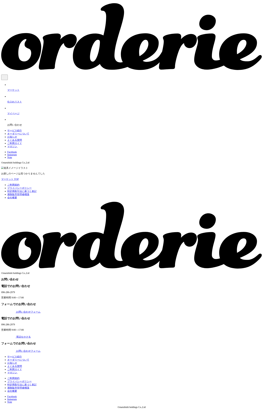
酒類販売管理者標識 (18, 194)
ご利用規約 (13, 185)
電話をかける (23, 337)
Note (9, 157)
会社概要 (12, 197)
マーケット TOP (10, 179)
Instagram (12, 154)
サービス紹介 (14, 130)
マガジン (12, 146)
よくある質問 (14, 140)
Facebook (12, 152)
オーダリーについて (18, 133)
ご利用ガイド (14, 143)
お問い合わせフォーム (28, 312)
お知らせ (12, 137)
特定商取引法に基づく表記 (22, 191)
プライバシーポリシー (19, 188)
